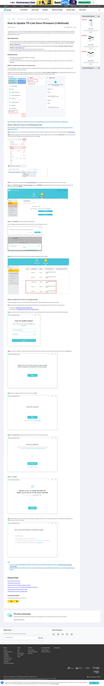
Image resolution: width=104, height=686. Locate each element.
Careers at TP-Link (7, 660)
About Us (5, 650)
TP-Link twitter (71, 634)
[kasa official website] (6, 6)
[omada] (96, 668)
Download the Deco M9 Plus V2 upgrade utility (28, 309)
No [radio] (17, 601)
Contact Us (6, 653)
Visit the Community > (19, 619)
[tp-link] (70, 668)
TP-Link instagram (58, 634)
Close (93, 2)
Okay (94, 683)
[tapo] (87, 668)
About (5, 648)
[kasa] (79, 668)
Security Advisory (20, 653)
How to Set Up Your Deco (14, 581)
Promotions (57, 648)
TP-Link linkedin (67, 634)
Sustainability (6, 655)
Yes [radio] (11, 601)
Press (18, 648)
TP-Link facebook (53, 634)
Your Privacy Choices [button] (8, 658)
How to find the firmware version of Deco (18, 589)
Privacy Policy (6, 656)
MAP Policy (30, 653)
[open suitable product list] (98, 68)
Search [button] (99, 10)
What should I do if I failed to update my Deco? (19, 585)
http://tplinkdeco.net (19, 47)
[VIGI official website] (30, 6)
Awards (18, 656)
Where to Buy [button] (82, 6)
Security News (20, 655)
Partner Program (31, 650)
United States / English (95, 6)
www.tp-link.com (71, 132)
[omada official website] (22, 6)
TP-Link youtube (62, 634)
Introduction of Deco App (14, 583)
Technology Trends (45, 650)
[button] (13, 630)
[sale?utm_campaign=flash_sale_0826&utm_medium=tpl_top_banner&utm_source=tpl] (52, 2)
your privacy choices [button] (54, 683)
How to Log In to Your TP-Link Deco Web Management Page (22, 587)
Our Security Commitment (9, 663)
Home (9, 19)
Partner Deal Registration (33, 651)
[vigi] (96, 672)
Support (66, 6)
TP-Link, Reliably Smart (7, 9)
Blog (18, 651)
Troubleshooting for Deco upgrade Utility (17, 591)
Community (73, 6)
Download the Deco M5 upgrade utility (24, 307)
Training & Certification (45, 651)
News (18, 650)
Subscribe (40, 638)
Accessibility (6, 661)
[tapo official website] (14, 6)
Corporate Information (8, 651)
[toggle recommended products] (98, 16)
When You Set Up (21, 19)
